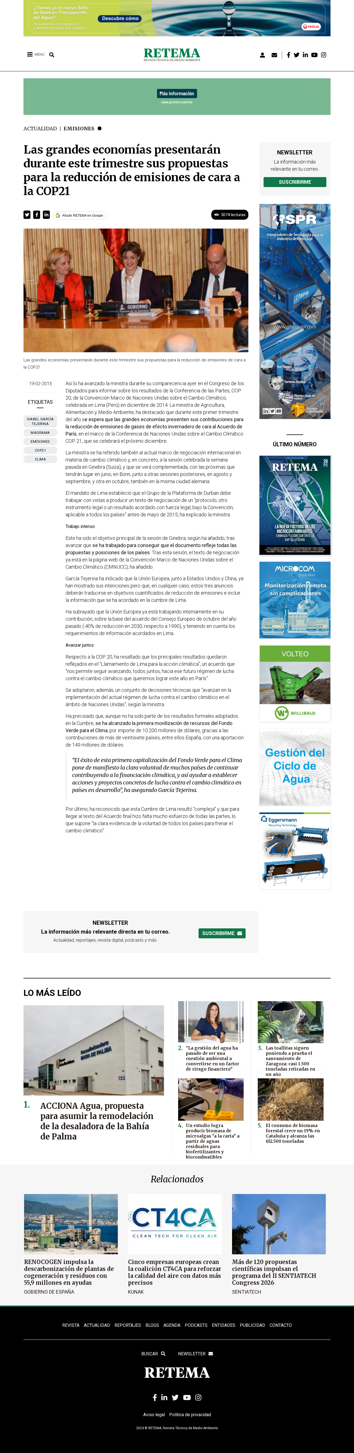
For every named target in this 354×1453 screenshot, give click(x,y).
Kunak (136, 1292)
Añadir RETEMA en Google (82, 215)
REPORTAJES (127, 1325)
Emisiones (79, 128)
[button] (27, 215)
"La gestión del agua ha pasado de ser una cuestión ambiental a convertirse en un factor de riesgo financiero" (212, 1058)
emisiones (40, 441)
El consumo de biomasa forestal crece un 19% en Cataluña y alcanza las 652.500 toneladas (293, 1133)
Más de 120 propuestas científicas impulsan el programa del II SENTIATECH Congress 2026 (274, 1272)
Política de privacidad (190, 1414)
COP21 (40, 450)
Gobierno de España (49, 1292)
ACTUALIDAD (97, 1325)
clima (40, 459)
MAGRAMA (40, 433)
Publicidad (252, 1325)
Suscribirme (295, 182)
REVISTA (70, 1325)
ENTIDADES (223, 1325)
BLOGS (152, 1325)
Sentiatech (246, 1292)
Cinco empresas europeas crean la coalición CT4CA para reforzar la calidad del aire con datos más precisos (174, 1272)
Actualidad (40, 128)
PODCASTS (196, 1325)
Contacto (281, 1325)
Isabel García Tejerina (40, 421)
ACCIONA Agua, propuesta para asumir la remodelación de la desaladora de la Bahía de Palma (96, 1121)
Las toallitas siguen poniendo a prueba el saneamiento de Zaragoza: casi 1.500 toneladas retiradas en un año (290, 1061)
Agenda (171, 1325)
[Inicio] (174, 55)
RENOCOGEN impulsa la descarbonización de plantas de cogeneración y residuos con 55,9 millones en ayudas (69, 1272)
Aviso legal (154, 1414)
